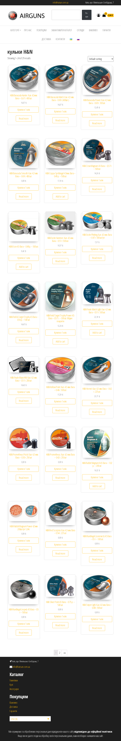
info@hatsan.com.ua (60, 2)
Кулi (11, 684)
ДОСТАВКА (46, 39)
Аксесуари (14, 689)
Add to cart (60, 196)
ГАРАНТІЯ (107, 30)
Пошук (86, 15)
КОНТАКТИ (60, 39)
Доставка (14, 706)
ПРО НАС (28, 30)
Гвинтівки (14, 680)
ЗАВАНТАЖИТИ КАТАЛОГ (61, 30)
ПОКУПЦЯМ (41, 30)
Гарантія (13, 711)
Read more (24, 118)
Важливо (13, 702)
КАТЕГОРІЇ (14, 30)
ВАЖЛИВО (93, 30)
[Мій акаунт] (98, 15)
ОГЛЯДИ (80, 30)
